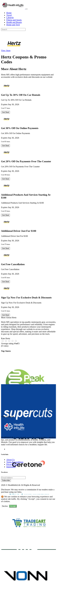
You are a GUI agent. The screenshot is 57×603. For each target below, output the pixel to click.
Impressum (11, 467)
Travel (9, 15)
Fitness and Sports (14, 20)
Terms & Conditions (14, 462)
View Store (5, 50)
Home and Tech (13, 25)
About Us (10, 460)
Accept (13, 506)
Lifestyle (10, 17)
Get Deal (5, 112)
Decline (5, 506)
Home (9, 13)
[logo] (13, 8)
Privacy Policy (12, 464)
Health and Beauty (14, 22)
